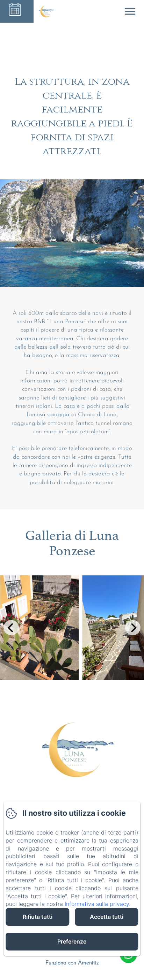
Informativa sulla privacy (97, 903)
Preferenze (71, 941)
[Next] (133, 627)
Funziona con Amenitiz (72, 963)
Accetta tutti (106, 916)
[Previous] (11, 627)
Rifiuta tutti (37, 916)
